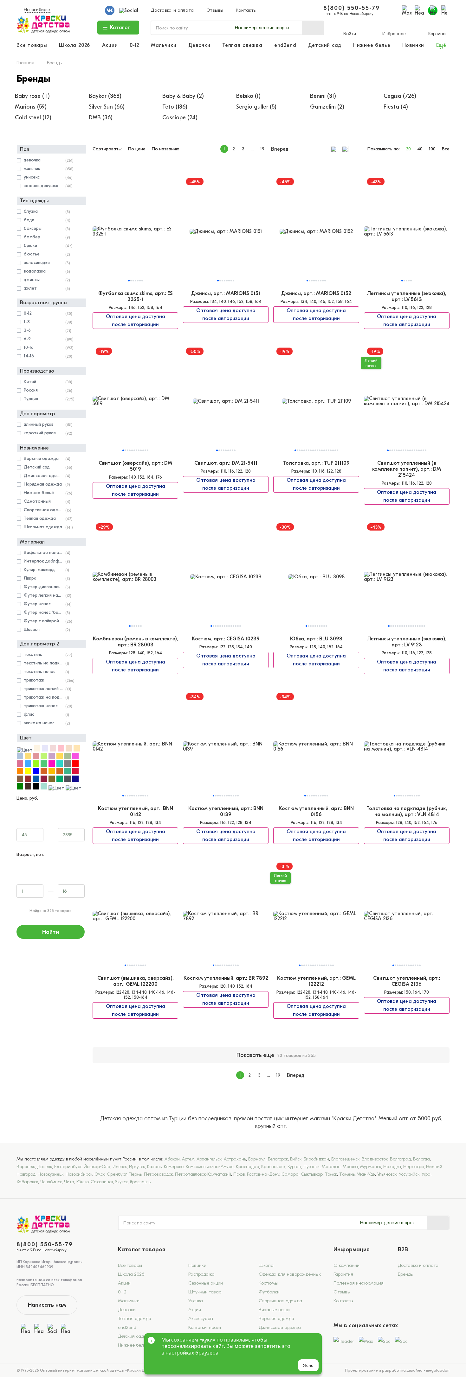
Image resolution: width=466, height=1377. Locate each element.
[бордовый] (28, 780)
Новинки (413, 45)
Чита (69, 1182)
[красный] (75, 765)
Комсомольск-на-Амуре (210, 1166)
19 (262, 149)
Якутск (121, 1182)
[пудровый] (53, 750)
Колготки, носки (204, 1327)
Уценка (195, 1301)
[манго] (52, 773)
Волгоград (400, 1159)
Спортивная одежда (280, 1301)
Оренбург (116, 1174)
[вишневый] (44, 780)
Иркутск (137, 1166)
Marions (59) (31, 107)
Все (446, 149)
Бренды (405, 1274)
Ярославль (140, 1182)
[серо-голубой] (20, 757)
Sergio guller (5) (256, 107)
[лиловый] (20, 765)
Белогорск (278, 1159)
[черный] (36, 788)
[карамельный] (44, 773)
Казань (154, 1166)
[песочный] (28, 757)
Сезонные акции (205, 1283)
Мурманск (370, 1166)
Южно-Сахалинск (94, 1182)
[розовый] (61, 750)
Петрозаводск (158, 1174)
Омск (99, 1174)
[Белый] (24, 750)
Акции (110, 45)
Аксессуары (200, 1318)
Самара (290, 1174)
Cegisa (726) (400, 96)
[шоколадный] (59, 773)
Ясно (308, 1365)
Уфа (426, 1174)
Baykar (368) (105, 96)
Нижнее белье (372, 45)
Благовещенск (345, 1159)
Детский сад (324, 45)
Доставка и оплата (172, 10)
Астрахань (235, 1159)
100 (432, 149)
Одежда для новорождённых (290, 1274)
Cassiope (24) (179, 118)
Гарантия (343, 1274)
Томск (331, 1174)
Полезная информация (358, 1283)
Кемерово (174, 1166)
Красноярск (273, 1166)
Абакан (172, 1159)
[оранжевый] (20, 773)
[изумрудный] (44, 765)
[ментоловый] (44, 788)
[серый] (67, 765)
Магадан (331, 1166)
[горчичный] (59, 757)
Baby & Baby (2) (183, 96)
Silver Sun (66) (107, 107)
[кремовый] (37, 750)
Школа (266, 1265)
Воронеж (25, 1166)
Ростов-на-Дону (263, 1174)
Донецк (44, 1166)
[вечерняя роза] (36, 757)
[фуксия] (75, 757)
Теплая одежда (242, 45)
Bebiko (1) (248, 96)
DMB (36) (101, 118)
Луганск (311, 1166)
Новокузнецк (50, 1174)
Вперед (279, 149)
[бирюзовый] (59, 765)
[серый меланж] (73, 788)
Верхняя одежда (276, 1318)
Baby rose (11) (32, 96)
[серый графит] (67, 780)
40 (420, 149)
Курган (294, 1166)
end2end (285, 45)
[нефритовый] (59, 780)
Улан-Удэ (366, 1174)
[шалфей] (67, 757)
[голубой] (28, 765)
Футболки (269, 1292)
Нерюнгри (413, 1166)
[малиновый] (75, 773)
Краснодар (247, 1166)
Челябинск (51, 1182)
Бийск (295, 1159)
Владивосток (375, 1159)
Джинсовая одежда (280, 1327)
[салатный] (36, 765)
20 (408, 149)
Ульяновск (387, 1174)
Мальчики (163, 45)
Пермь (135, 1174)
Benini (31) (323, 96)
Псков (239, 1174)
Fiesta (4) (396, 107)
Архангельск (209, 1159)
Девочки (199, 45)
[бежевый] (69, 750)
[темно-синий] (36, 780)
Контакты (246, 10)
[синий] (36, 773)
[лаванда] (45, 750)
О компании (346, 1265)
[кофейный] (28, 788)
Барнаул (257, 1159)
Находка (392, 1166)
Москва (350, 1166)
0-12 (134, 45)
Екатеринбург (67, 1166)
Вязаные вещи (274, 1309)
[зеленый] (20, 788)
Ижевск (120, 1166)
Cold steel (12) (33, 118)
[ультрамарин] (75, 780)
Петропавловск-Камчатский (203, 1174)
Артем (188, 1159)
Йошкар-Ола (97, 1166)
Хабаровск (27, 1182)
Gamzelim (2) (327, 107)
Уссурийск (409, 1174)
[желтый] (28, 773)
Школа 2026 (74, 45)
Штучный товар (204, 1292)
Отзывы (214, 10)
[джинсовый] (56, 788)
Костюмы (268, 1283)
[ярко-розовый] (52, 765)
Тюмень (347, 1174)
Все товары (31, 45)
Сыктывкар (312, 1174)
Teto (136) (174, 107)
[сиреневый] (52, 757)
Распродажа (201, 1274)
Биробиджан (316, 1159)
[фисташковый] (44, 757)
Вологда (421, 1159)
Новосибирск (37, 9)
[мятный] (67, 773)
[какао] (20, 780)
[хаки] (52, 780)
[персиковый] (77, 750)
